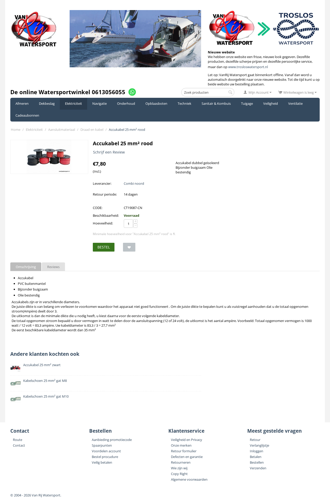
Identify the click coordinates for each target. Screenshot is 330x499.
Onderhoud (126, 103)
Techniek (184, 103)
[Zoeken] (230, 92)
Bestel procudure (105, 456)
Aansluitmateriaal (61, 129)
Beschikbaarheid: (106, 215)
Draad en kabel (91, 129)
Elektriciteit (73, 103)
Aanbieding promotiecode (112, 439)
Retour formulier (183, 451)
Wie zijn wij (179, 468)
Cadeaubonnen (27, 115)
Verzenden (258, 468)
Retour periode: (105, 194)
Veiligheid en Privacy (186, 439)
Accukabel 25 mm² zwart (42, 365)
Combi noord (134, 183)
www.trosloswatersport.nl (248, 67)
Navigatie (99, 103)
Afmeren (22, 103)
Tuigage (247, 103)
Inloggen (256, 451)
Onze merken (181, 445)
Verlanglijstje (259, 445)
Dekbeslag (47, 103)
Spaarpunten (102, 445)
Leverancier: (102, 183)
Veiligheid (270, 103)
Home (15, 129)
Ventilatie (295, 103)
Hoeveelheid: (103, 223)
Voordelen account (106, 451)
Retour (255, 439)
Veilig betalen (102, 462)
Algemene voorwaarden (189, 479)
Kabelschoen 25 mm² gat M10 (46, 396)
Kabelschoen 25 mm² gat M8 (45, 380)
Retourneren (181, 462)
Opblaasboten (156, 103)
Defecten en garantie (187, 456)
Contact (19, 445)
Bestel (103, 247)
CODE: (97, 207)
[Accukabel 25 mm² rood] (49, 157)
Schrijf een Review (109, 152)
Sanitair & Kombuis (216, 103)
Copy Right (179, 473)
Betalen (255, 456)
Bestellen (257, 462)
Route (17, 439)
